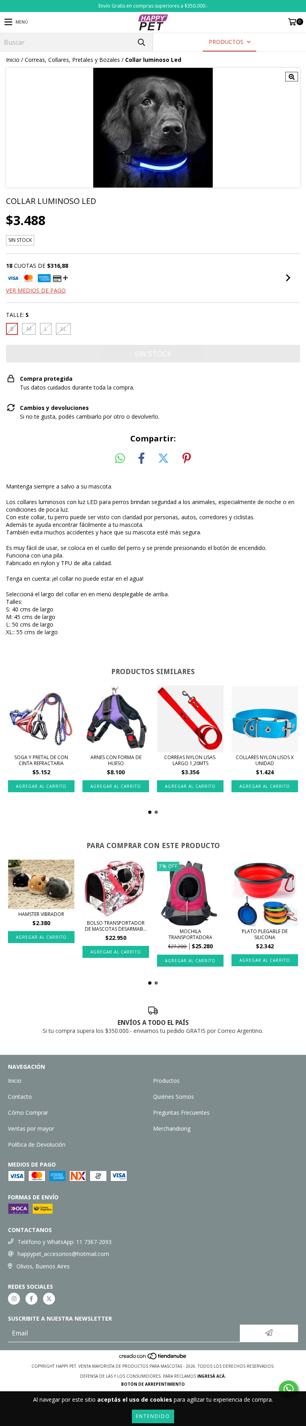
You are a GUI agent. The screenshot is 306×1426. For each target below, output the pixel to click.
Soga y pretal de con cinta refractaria (41, 760)
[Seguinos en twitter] (49, 1299)
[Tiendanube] (153, 1358)
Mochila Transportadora (190, 934)
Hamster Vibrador (41, 914)
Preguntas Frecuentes (181, 1112)
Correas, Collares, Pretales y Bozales (72, 59)
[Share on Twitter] (163, 459)
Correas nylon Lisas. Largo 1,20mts (190, 760)
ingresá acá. (211, 1376)
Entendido (153, 1416)
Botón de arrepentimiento (153, 1384)
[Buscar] (141, 42)
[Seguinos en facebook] (31, 1299)
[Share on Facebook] (141, 459)
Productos (166, 1080)
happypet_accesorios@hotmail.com (63, 1254)
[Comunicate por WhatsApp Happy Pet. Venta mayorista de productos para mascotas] (288, 1389)
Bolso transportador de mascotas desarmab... (116, 926)
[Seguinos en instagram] (14, 1299)
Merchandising (171, 1128)
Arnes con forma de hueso (115, 760)
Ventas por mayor (31, 1128)
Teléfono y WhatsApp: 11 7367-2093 (65, 1242)
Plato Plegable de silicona (265, 934)
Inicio (13, 59)
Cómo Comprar (28, 1112)
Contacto (20, 1096)
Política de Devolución (36, 1144)
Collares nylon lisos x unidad (265, 760)
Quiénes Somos (173, 1096)
